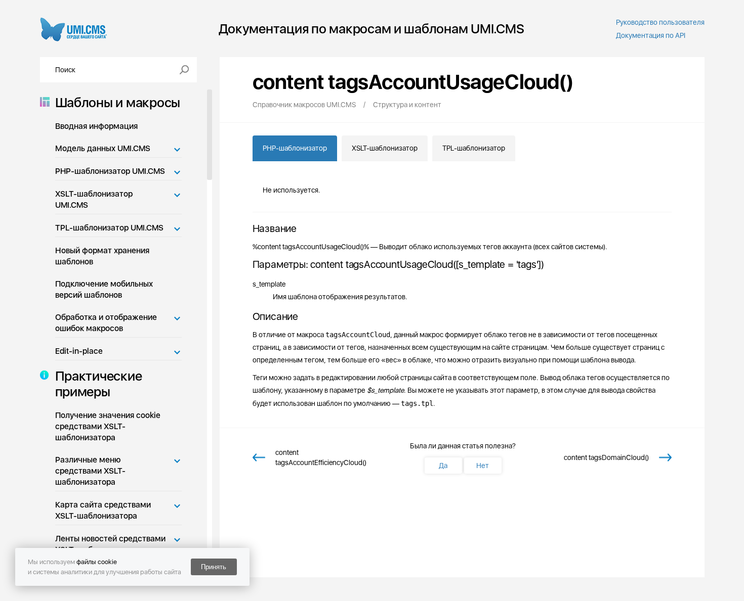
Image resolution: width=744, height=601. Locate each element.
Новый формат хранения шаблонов (102, 256)
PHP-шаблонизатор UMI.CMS (110, 171)
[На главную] (73, 28)
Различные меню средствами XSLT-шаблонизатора (90, 471)
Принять (213, 567)
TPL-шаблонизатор (473, 148)
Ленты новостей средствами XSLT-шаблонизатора (110, 544)
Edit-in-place (79, 351)
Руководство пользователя (660, 22)
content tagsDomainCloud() (606, 457)
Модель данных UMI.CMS (102, 148)
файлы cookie (96, 562)
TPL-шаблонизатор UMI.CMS (109, 228)
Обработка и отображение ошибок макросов (106, 322)
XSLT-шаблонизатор (385, 148)
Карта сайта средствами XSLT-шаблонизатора (103, 510)
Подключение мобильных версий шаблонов (104, 289)
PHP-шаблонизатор (295, 148)
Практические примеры (98, 383)
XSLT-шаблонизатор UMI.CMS (94, 199)
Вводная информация (96, 126)
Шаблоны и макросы (118, 102)
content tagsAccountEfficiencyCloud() (320, 457)
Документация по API (650, 35)
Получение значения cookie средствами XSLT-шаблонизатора (107, 426)
